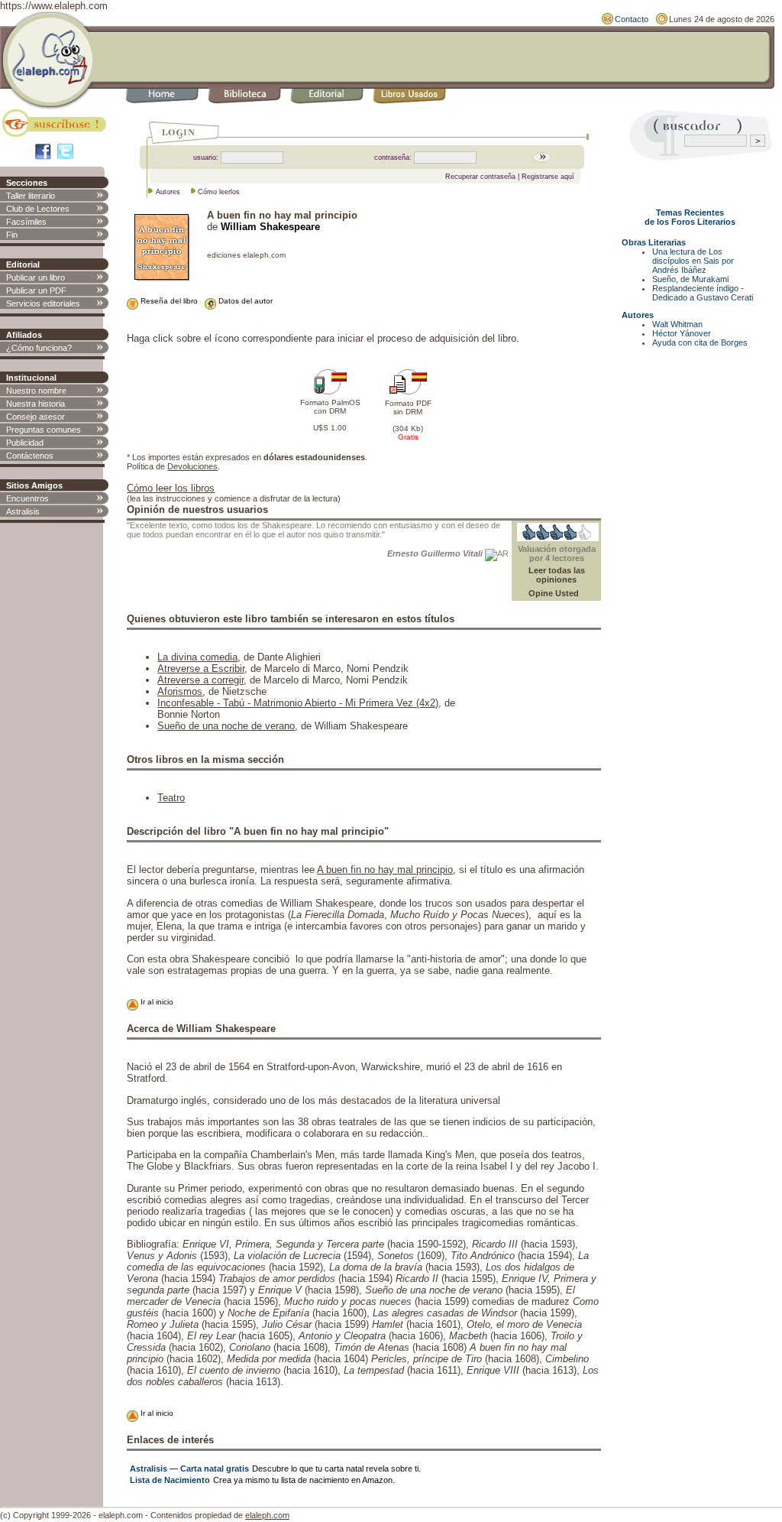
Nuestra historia (35, 403)
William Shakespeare (270, 226)
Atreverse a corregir (200, 680)
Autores (168, 192)
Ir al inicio (155, 1002)
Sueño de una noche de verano (226, 726)
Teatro (171, 797)
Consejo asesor (35, 416)
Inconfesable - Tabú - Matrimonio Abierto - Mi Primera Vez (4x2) (297, 703)
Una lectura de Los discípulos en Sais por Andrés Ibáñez (693, 260)
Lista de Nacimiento (170, 1480)
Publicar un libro (35, 277)
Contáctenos (29, 455)
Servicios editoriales (43, 303)
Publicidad (25, 442)
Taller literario (30, 195)
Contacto (631, 19)
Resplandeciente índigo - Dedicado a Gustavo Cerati (702, 293)
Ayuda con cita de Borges (700, 342)
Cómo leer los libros (171, 488)
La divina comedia (197, 657)
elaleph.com (267, 1515)
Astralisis (23, 511)
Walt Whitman (677, 324)
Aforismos (179, 691)
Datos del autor (244, 301)
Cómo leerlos (219, 192)
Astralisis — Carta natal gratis (189, 1468)
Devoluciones (192, 466)
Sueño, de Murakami (690, 279)
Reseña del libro (168, 301)
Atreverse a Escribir (200, 668)
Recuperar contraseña (480, 176)
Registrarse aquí (548, 176)
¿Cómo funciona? (39, 347)
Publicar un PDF (36, 290)
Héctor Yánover (681, 333)
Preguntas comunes (43, 429)
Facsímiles (26, 221)
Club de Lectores (37, 208)
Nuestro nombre (36, 390)
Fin (12, 234)
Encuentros (27, 498)
